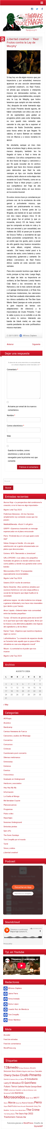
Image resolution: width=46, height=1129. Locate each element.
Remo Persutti (21, 1106)
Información (8, 792)
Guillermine (11, 1090)
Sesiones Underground (13, 822)
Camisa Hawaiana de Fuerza (15, 731)
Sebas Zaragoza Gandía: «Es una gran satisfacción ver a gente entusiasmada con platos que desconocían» (21, 546)
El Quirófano (28, 1082)
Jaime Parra (13, 993)
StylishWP (38, 1126)
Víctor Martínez (14, 1020)
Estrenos (7, 766)
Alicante (33, 1068)
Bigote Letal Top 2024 (13, 578)
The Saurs (19, 1113)
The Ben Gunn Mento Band (18, 1110)
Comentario (12, 369)
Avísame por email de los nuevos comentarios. (22, 408)
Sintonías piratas (10, 826)
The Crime (32, 1109)
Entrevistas (8, 762)
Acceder (7, 1035)
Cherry (7, 1075)
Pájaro (5, 1106)
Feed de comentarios (12, 1044)
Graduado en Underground (14, 779)
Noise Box (19, 1103)
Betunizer (7, 1071)
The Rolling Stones (9, 1114)
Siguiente (36, 344)
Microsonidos (14, 1097)
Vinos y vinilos (9, 848)
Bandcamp (8, 727)
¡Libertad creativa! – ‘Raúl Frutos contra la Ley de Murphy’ (23, 42)
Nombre (11, 415)
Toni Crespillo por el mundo (15, 839)
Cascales (38, 1071)
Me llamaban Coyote (12, 801)
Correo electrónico (15, 426)
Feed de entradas (11, 1039)
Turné (6, 844)
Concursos (8, 744)
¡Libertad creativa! (11, 852)
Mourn (6, 1103)
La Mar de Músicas (27, 1090)
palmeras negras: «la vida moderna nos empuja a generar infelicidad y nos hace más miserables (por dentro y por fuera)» (23, 603)
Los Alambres (17, 1093)
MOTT (36, 1097)
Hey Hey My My (10, 788)
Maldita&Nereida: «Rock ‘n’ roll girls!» (18, 524)
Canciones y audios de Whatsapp (17, 736)
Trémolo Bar (21, 1117)
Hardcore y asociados (12, 783)
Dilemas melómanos (12, 757)
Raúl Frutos (12, 1106)
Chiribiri (16, 1075)
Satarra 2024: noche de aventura (17, 583)
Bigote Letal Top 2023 (13, 656)
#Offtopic (8, 718)
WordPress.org (10, 1048)
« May (5, 704)
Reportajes (8, 818)
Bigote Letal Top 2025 (13, 510)
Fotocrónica (8, 775)
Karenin (18, 1090)
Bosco (32, 1071)
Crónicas (7, 749)
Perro (38, 1102)
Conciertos (8, 740)
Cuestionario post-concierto (15, 753)
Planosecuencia (10, 805)
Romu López (13, 1004)
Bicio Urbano (17, 1071)
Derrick (6, 1079)
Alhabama (26, 1068)
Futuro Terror (10, 1086)
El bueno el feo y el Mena (16, 1079)
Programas (8, 809)
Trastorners (9, 1117)
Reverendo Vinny (32, 1106)
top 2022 (28, 1113)
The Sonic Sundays (11, 835)
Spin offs (7, 831)
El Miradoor (15, 1083)
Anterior (10, 344)
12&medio (11, 1067)
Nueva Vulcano (28, 1103)
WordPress (28, 1123)
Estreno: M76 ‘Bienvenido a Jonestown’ (20, 553)
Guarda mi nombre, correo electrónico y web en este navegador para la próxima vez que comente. (23, 455)
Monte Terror (29, 1098)
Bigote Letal (26, 1071)
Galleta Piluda (24, 1086)
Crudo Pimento (30, 1075)
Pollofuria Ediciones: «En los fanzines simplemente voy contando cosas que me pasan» (21, 517)
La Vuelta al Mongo (11, 796)
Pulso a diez (8, 814)
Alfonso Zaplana (30, 335)
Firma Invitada (14, 999)
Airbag (21, 1068)
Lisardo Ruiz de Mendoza (18, 1009)
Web (9, 436)
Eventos (7, 770)
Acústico (7, 723)
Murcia (11, 1102)
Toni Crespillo (13, 1014)
